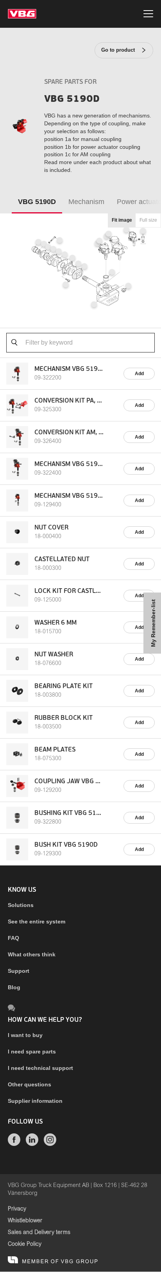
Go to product (118, 50)
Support (18, 971)
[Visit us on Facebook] (14, 1144)
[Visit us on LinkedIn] (32, 1144)
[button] (99, 241)
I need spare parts (32, 1051)
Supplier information (35, 1101)
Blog (14, 987)
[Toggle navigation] (148, 15)
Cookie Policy (24, 1244)
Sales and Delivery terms (39, 1232)
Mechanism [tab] (86, 202)
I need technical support (40, 1068)
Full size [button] (148, 220)
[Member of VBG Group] (53, 1260)
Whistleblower (25, 1220)
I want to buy (25, 1035)
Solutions (21, 905)
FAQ (13, 938)
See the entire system (36, 921)
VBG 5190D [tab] (37, 202)
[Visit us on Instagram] (50, 1144)
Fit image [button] (122, 220)
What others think (31, 954)
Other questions (29, 1084)
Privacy (17, 1209)
